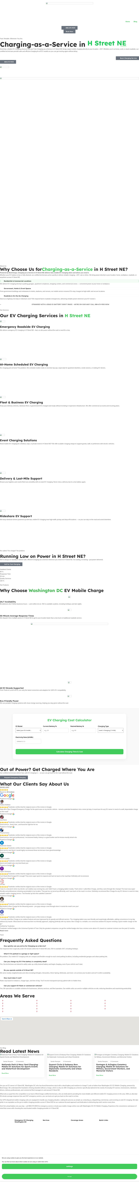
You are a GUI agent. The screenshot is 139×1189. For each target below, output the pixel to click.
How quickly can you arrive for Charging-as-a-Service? (25, 946)
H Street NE (110, 1006)
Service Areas (104, 1135)
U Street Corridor (10, 1006)
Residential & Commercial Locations (17, 281)
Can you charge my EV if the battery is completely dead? (25, 961)
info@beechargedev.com (28, 1138)
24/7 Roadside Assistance (52, 1139)
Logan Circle (9, 1003)
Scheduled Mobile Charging (53, 1128)
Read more (4, 931)
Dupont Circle (77, 1001)
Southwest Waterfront (46, 1009)
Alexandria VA (9, 1011)
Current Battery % (50, 726)
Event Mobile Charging (51, 1135)
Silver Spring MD (44, 1011)
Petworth (7, 1009)
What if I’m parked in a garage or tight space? (21, 954)
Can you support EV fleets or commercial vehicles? (23, 986)
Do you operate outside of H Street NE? (18, 970)
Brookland (42, 1006)
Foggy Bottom (77, 1003)
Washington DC (76, 1124)
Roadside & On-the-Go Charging (16, 296)
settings (69, 1166)
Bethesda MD (77, 1011)
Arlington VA (111, 1009)
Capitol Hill (8, 1001)
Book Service (104, 1124)
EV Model (19, 726)
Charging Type (103, 726)
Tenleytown (76, 1006)
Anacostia (76, 1009)
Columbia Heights (113, 1003)
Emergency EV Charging (51, 1124)
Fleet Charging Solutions (52, 1132)
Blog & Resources (105, 1132)
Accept (70, 1176)
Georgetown (42, 1001)
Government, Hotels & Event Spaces (17, 288)
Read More (5, 1073)
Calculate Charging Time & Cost (69, 752)
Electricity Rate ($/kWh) (24, 737)
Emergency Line (105, 1128)
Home (127, 21)
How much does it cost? (13, 978)
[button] (69, 281)
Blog (135, 21)
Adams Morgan (44, 1003)
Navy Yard (110, 1001)
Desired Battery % (77, 726)
